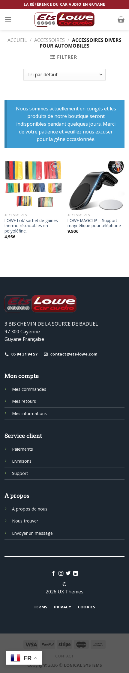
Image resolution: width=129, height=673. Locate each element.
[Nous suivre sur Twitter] (68, 573)
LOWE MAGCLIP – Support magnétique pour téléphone (94, 223)
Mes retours (24, 401)
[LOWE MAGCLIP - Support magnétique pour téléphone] (96, 185)
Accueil (17, 40)
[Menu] (8, 19)
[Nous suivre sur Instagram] (60, 573)
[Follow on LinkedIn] (75, 573)
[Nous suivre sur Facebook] (53, 573)
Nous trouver (25, 521)
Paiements (22, 449)
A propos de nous (29, 509)
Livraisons (22, 461)
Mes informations (29, 413)
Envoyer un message (32, 533)
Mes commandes (29, 389)
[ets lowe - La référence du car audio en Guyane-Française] (64, 19)
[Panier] (121, 19)
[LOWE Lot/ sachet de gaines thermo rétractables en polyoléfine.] (33, 185)
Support (20, 473)
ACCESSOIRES (49, 40)
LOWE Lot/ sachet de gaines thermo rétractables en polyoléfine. (31, 226)
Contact (64, 656)
